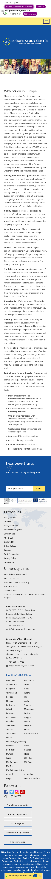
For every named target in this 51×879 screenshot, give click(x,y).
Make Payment (17, 823)
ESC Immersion (30, 14)
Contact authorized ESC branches (19, 7)
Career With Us (30, 3)
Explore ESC (17, 3)
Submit (39, 488)
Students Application (18, 814)
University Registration (18, 832)
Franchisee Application (18, 805)
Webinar (41, 7)
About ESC (7, 3)
